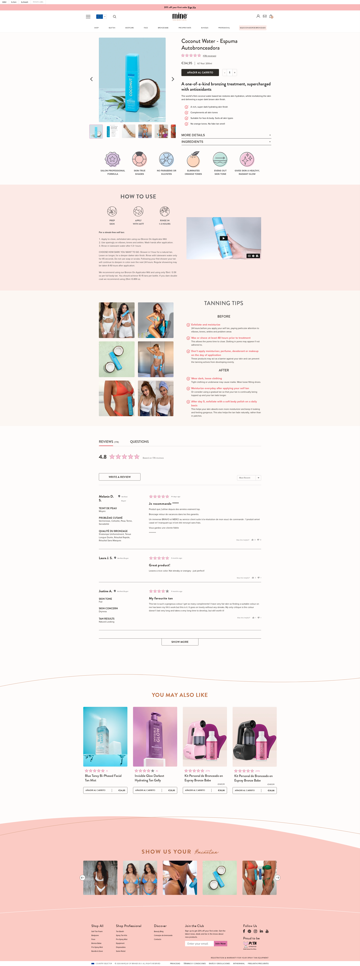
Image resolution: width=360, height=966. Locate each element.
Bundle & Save (97, 951)
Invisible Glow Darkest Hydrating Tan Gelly (149, 777)
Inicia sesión (258, 16)
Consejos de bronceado (163, 935)
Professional (224, 28)
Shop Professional (128, 925)
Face (146, 28)
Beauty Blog (158, 931)
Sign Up (192, 7)
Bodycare (129, 28)
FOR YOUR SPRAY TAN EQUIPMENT (240, 958)
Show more (180, 642)
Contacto (157, 939)
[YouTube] (267, 932)
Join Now (220, 943)
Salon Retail (120, 951)
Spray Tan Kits (121, 935)
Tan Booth (120, 931)
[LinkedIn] (261, 932)
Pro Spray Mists (185, 28)
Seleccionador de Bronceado (253, 28)
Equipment (120, 943)
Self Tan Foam (97, 931)
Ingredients (192, 142)
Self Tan (112, 28)
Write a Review (120, 477)
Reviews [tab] (106, 441)
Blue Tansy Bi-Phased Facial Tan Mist (103, 777)
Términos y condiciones (195, 963)
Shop (96, 28)
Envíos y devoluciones (219, 963)
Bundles (204, 28)
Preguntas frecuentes (258, 963)
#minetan (206, 853)
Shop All (97, 925)
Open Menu (88, 17)
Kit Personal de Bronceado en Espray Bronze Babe (203, 777)
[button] (101, 16)
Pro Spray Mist (97, 947)
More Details (193, 135)
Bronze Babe (163, 28)
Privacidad (175, 963)
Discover (160, 925)
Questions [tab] (139, 441)
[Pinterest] (249, 932)
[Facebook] (244, 932)
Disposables (121, 947)
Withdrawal (239, 963)
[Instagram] (255, 932)
